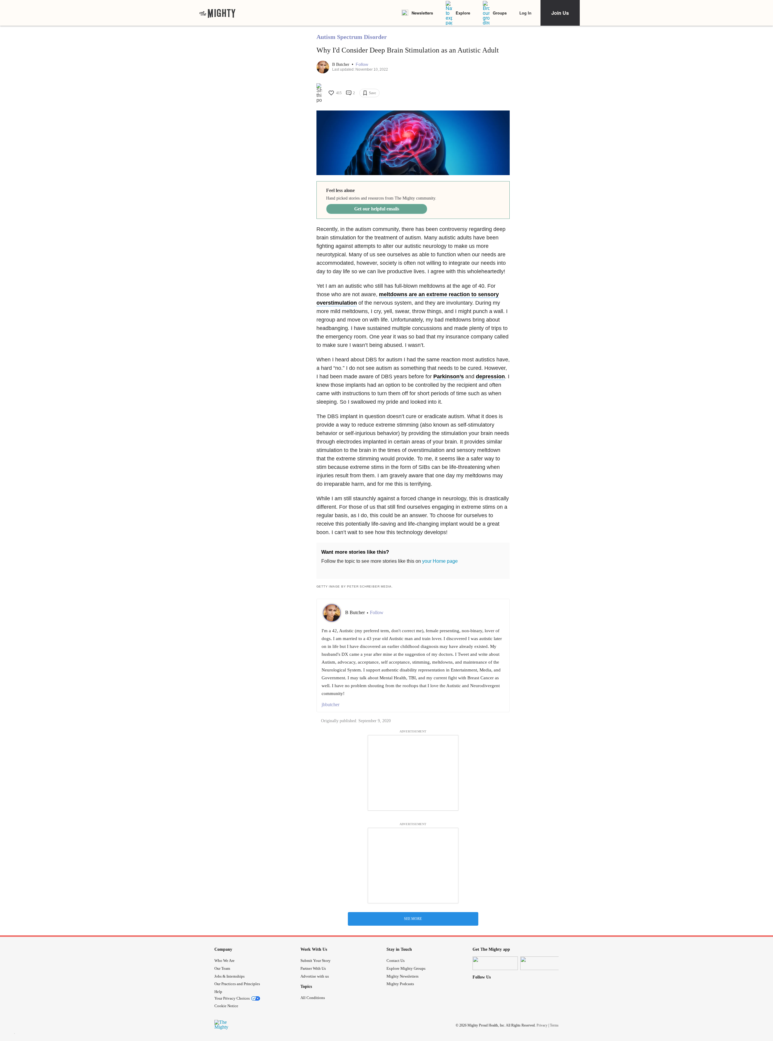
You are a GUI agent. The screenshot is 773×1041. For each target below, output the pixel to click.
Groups (500, 13)
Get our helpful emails (376, 208)
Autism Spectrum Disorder (351, 37)
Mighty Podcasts (400, 984)
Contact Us (395, 960)
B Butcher (341, 64)
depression (490, 376)
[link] (217, 13)
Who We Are (224, 960)
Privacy (542, 1025)
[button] (362, 64)
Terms (554, 1025)
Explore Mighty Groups (405, 968)
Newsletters (422, 13)
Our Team (222, 968)
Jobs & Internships (229, 976)
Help (218, 991)
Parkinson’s (448, 376)
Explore (463, 13)
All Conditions (312, 997)
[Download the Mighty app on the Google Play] (543, 963)
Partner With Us (313, 968)
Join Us (560, 12)
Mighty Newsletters (402, 976)
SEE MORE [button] (413, 919)
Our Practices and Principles (237, 984)
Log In (525, 13)
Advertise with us (314, 976)
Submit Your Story (315, 960)
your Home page (440, 561)
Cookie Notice (226, 1006)
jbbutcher (330, 704)
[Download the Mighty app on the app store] (495, 963)
